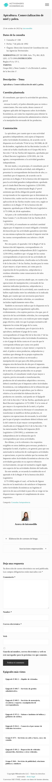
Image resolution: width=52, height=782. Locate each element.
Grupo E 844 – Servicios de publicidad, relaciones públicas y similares (25, 762)
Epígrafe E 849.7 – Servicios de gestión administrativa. (21, 690)
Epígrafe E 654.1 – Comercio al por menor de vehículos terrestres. (24, 727)
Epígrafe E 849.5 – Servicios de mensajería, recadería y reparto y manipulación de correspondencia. (23, 702)
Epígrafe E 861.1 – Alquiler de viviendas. (22, 679)
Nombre (7, 612)
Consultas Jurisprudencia (20, 502)
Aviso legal (31, 777)
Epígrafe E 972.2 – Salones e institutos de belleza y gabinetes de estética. (25, 715)
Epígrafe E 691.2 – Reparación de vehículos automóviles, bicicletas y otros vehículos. (23, 751)
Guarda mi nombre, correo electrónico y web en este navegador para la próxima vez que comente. (25, 653)
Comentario (9, 577)
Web (5, 636)
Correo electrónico (12, 624)
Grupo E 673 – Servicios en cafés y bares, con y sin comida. (26, 739)
